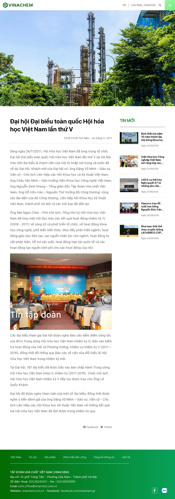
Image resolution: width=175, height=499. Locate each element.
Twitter (108, 427)
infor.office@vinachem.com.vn (37, 486)
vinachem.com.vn (33, 490)
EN (124, 5)
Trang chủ (16, 304)
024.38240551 (38, 481)
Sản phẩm (50, 457)
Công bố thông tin (104, 457)
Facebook (92, 427)
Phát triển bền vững (74, 457)
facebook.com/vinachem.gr (78, 490)
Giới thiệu (16, 457)
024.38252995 (66, 481)
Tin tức (32, 304)
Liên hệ (126, 457)
